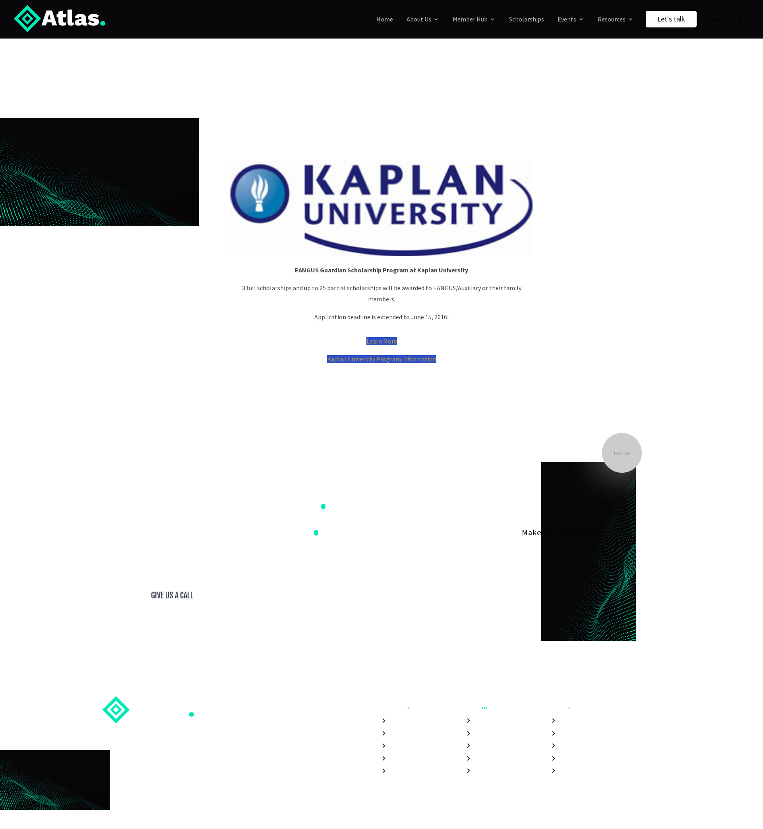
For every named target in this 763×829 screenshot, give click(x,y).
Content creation (412, 759)
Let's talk (671, 18)
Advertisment (407, 771)
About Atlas (574, 721)
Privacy (568, 771)
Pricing (482, 771)
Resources (612, 19)
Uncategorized (398, 127)
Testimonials (491, 734)
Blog (479, 759)
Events (567, 19)
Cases (481, 746)
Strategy (400, 746)
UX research (405, 734)
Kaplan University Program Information (381, 359)
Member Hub (470, 19)
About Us (419, 19)
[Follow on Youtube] (604, 820)
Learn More (381, 341)
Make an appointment (563, 532)
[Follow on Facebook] (561, 820)
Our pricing (726, 18)
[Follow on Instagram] (589, 820)
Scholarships (526, 19)
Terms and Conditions (590, 759)
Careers (568, 734)
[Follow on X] (575, 820)
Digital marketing (413, 721)
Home (384, 19)
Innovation (573, 746)
